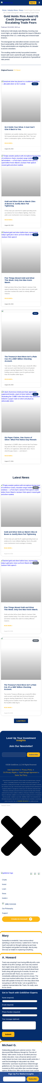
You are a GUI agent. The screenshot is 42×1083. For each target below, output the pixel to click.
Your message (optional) (10, 1019)
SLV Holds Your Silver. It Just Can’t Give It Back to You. (20, 128)
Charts (4, 880)
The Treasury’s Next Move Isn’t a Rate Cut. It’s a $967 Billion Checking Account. (21, 359)
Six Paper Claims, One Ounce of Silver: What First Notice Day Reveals (20, 438)
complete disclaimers (23, 801)
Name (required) (8, 998)
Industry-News (13, 10)
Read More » (9, 143)
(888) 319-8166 (10, 904)
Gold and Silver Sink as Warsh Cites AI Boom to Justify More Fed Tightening (20, 203)
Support (5, 913)
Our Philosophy (7, 908)
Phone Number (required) (11, 1012)
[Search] (1, 867)
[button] (21, 721)
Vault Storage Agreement (28, 772)
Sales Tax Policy (21, 775)
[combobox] (12, 805)
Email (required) (7, 1005)
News (21, 10)
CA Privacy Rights (10, 772)
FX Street (17, 70)
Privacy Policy (27, 770)
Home (4, 10)
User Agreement (13, 770)
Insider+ (5, 898)
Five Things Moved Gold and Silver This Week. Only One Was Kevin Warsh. (19, 280)
